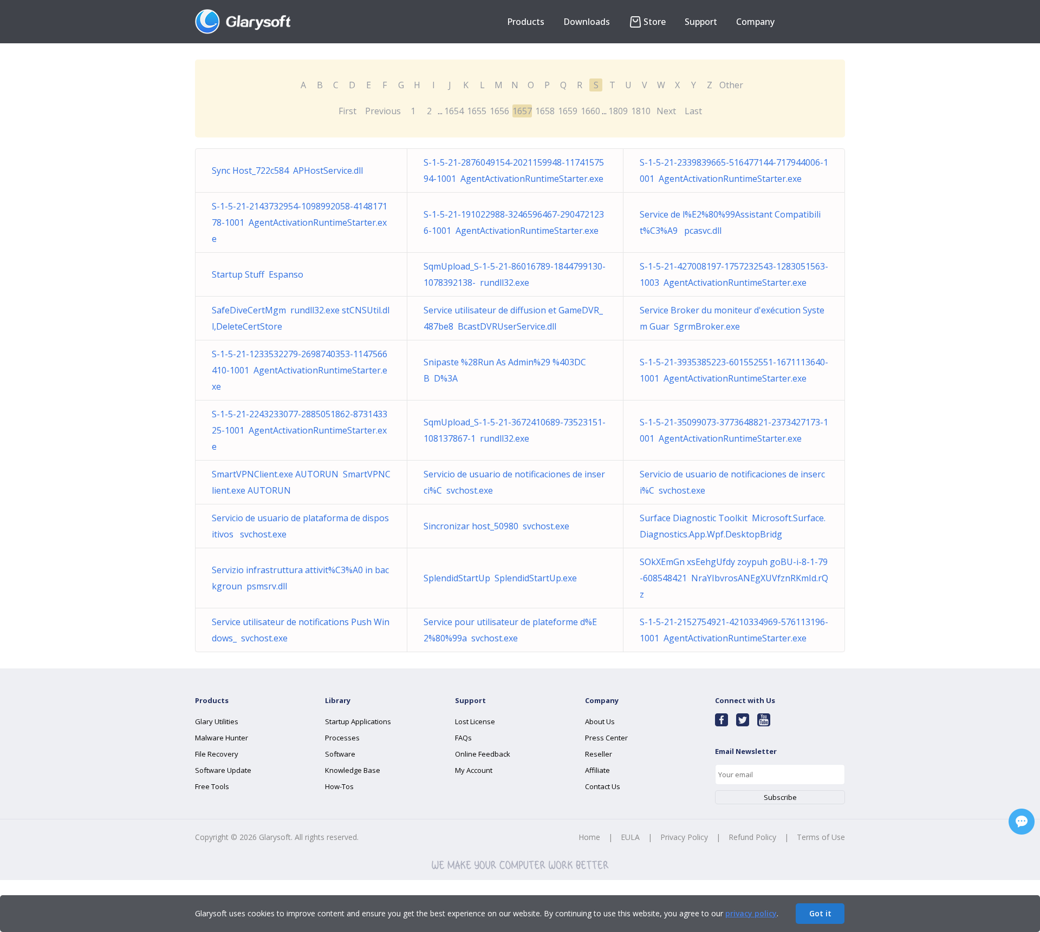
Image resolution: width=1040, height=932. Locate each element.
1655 (476, 111)
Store (655, 22)
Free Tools (212, 786)
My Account (473, 770)
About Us (600, 721)
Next (666, 111)
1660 (590, 111)
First (347, 111)
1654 (454, 111)
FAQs (463, 738)
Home (589, 837)
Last (693, 111)
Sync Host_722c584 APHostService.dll (287, 170)
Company (755, 22)
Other (731, 85)
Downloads (586, 22)
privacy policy (751, 913)
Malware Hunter (221, 738)
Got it (820, 913)
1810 (641, 111)
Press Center (606, 738)
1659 (567, 111)
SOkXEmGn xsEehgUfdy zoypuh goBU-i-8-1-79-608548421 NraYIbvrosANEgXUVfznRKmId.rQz (734, 578)
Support (701, 22)
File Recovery (216, 754)
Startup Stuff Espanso (257, 274)
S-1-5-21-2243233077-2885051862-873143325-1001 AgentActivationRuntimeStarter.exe (299, 430)
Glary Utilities (216, 721)
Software (340, 754)
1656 (499, 111)
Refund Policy (752, 837)
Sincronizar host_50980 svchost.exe (496, 526)
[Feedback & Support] (1022, 822)
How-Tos (339, 786)
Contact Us (602, 786)
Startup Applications (358, 721)
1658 (545, 111)
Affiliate (597, 770)
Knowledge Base (352, 770)
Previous (383, 111)
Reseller (598, 754)
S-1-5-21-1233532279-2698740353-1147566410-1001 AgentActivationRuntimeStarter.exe (299, 370)
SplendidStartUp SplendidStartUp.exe (500, 578)
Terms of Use (821, 837)
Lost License (475, 721)
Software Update (223, 770)
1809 (618, 111)
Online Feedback (482, 754)
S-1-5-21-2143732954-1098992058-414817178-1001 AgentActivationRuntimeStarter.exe (299, 222)
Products (525, 22)
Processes (342, 738)
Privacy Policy (684, 837)
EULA (630, 837)
